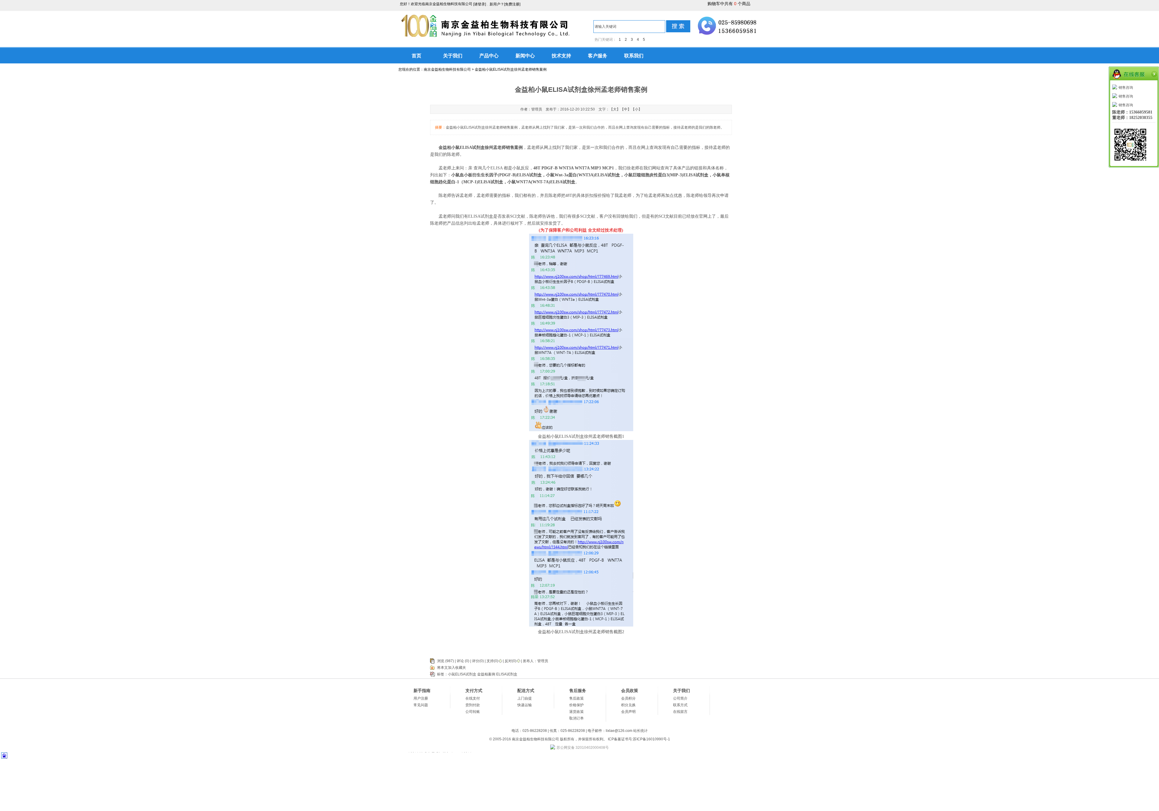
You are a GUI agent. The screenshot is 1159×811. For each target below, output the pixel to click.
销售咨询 (1126, 87)
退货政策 (576, 712)
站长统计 (640, 731)
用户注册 (420, 698)
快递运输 (524, 705)
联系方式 (680, 705)
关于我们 (452, 55)
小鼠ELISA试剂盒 (462, 674)
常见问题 (420, 705)
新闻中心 (525, 55)
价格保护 (576, 705)
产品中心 (489, 55)
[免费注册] (512, 4)
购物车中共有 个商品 (728, 3)
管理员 (542, 661)
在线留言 (680, 712)
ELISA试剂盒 (506, 674)
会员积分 (628, 698)
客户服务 (597, 55)
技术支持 (561, 55)
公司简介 (680, 698)
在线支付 (472, 698)
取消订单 (576, 718)
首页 (416, 55)
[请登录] (479, 4)
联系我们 (633, 55)
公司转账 (472, 712)
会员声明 (628, 712)
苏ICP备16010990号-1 (651, 739)
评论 (460, 661)
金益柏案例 (486, 674)
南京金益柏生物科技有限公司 (447, 69)
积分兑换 (628, 705)
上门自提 (524, 698)
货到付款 (472, 705)
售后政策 (576, 698)
